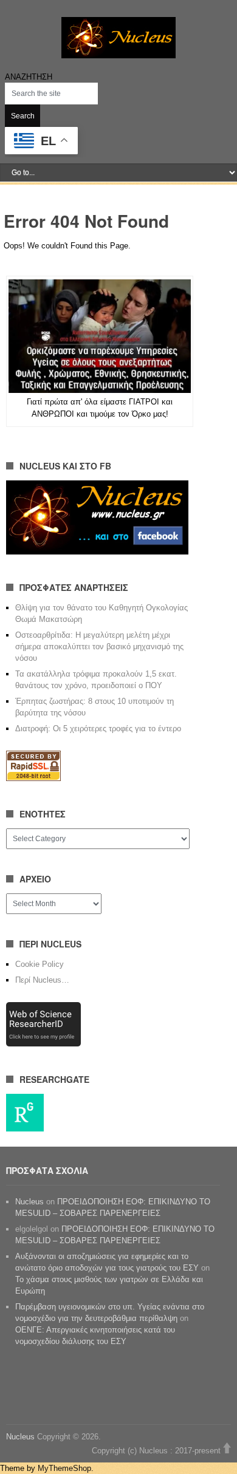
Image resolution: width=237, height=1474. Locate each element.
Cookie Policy (39, 964)
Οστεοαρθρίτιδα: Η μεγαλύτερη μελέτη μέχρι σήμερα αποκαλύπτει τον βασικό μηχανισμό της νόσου (99, 646)
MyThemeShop (64, 1468)
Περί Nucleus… (42, 979)
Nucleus (29, 1201)
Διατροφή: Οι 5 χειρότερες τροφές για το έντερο (98, 728)
